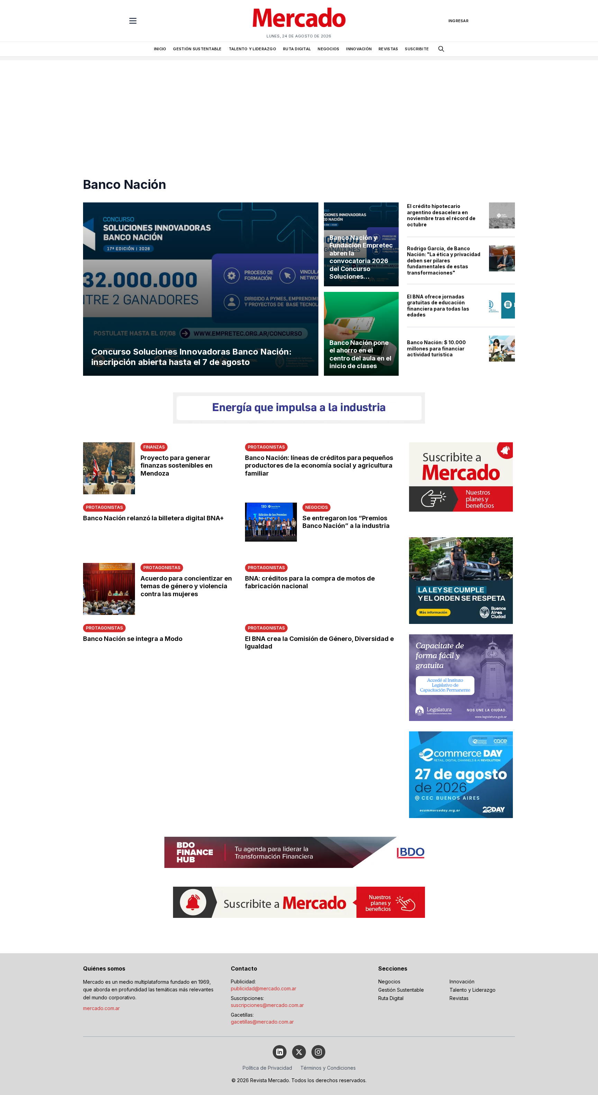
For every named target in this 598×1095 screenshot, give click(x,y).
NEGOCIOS (328, 48)
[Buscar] (441, 49)
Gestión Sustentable (401, 990)
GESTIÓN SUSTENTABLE (197, 48)
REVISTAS (388, 48)
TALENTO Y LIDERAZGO (252, 48)
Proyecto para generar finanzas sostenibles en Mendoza (176, 465)
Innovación (462, 981)
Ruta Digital (391, 998)
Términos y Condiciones (328, 1068)
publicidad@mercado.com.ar (263, 988)
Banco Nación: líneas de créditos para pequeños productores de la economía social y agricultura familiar (319, 465)
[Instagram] (318, 1052)
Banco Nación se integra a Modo (132, 638)
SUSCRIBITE (417, 48)
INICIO (160, 48)
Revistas (459, 998)
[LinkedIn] (280, 1052)
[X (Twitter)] (299, 1052)
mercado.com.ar (101, 1008)
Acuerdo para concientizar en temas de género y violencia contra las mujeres (186, 586)
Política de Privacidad (267, 1068)
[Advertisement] (299, 108)
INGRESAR (458, 20)
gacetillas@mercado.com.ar (262, 1022)
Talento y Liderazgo (473, 990)
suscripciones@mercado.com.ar (267, 1005)
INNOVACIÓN (359, 48)
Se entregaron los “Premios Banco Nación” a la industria (346, 522)
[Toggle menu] (133, 20)
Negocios (389, 981)
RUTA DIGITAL (297, 48)
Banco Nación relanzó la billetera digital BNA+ (153, 518)
